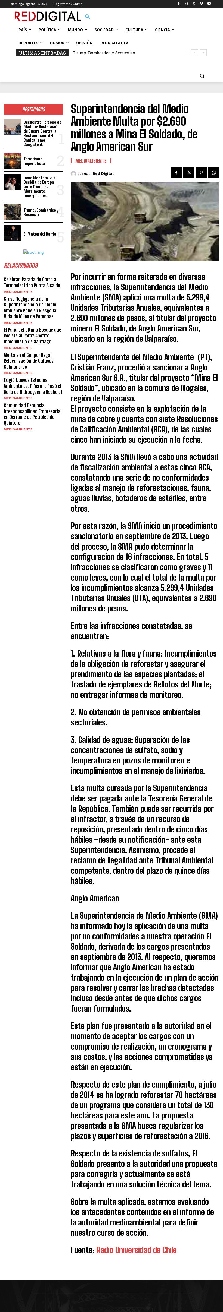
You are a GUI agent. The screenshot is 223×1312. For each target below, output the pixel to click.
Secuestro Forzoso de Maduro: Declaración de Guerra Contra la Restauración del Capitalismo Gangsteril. (42, 133)
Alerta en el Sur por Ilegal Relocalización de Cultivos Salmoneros (29, 361)
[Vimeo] (201, 4)
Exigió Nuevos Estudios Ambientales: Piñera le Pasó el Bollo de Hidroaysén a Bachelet (33, 386)
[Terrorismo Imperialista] (12, 161)
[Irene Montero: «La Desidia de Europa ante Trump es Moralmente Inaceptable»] (12, 182)
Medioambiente (18, 291)
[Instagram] (186, 4)
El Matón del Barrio (40, 234)
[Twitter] (194, 4)
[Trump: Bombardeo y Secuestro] (12, 212)
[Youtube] (209, 4)
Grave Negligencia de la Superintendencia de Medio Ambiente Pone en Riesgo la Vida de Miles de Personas (30, 307)
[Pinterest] (201, 172)
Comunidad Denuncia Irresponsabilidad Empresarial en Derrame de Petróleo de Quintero (32, 414)
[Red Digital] (74, 173)
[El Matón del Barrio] (12, 233)
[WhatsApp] (213, 172)
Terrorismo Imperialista (34, 161)
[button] (87, 17)
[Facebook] (179, 4)
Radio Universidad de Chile (136, 1250)
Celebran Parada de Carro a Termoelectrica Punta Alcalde (32, 282)
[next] (203, 52)
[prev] (194, 52)
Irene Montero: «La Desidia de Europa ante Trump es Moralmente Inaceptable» (40, 186)
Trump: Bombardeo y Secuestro (104, 52)
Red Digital (103, 174)
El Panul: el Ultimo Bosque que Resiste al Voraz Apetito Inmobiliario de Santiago (32, 335)
